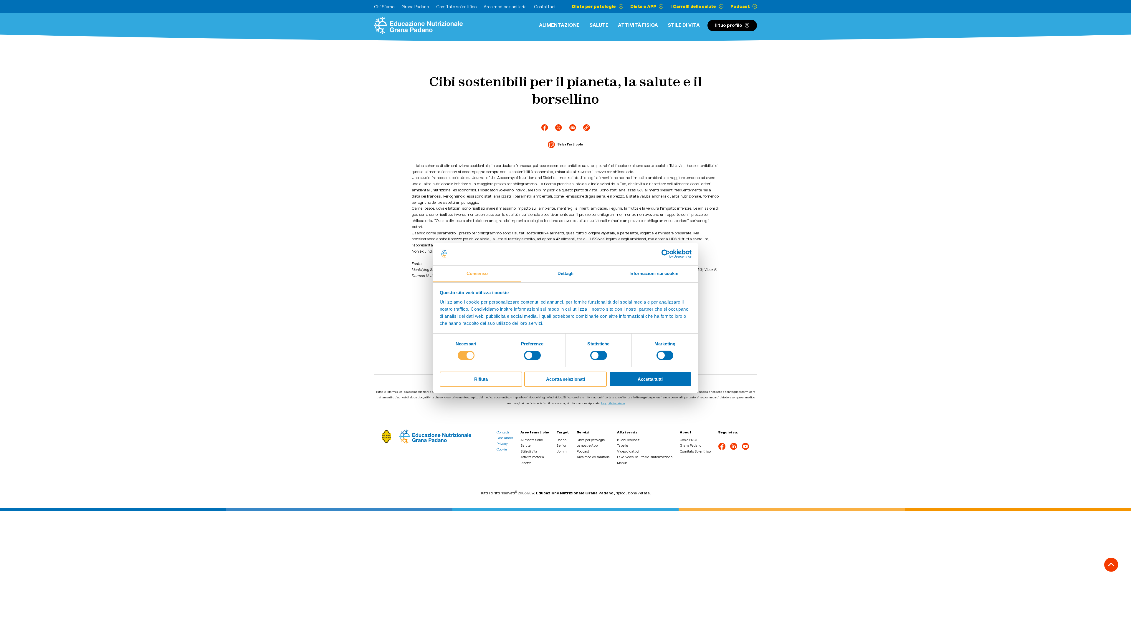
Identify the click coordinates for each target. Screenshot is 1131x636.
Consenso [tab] (477, 273)
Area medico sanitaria (505, 6)
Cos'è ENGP (689, 440)
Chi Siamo (384, 6)
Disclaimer (505, 438)
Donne (561, 440)
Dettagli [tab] (566, 273)
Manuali (623, 463)
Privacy (502, 444)
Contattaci (544, 6)
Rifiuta (481, 379)
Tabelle (622, 445)
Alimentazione (559, 25)
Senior (561, 445)
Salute (599, 25)
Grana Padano (415, 6)
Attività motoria (532, 457)
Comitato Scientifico (695, 451)
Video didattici (628, 451)
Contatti (503, 432)
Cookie (502, 449)
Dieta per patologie (591, 440)
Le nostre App (587, 445)
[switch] (532, 355)
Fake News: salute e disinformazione (644, 457)
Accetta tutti (650, 379)
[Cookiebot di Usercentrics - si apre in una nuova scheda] (666, 253)
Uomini (562, 451)
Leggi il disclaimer (613, 403)
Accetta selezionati (565, 379)
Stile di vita (684, 25)
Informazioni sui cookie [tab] (653, 273)
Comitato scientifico (456, 6)
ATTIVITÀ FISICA (638, 25)
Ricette (525, 463)
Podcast (583, 451)
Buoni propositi (628, 440)
